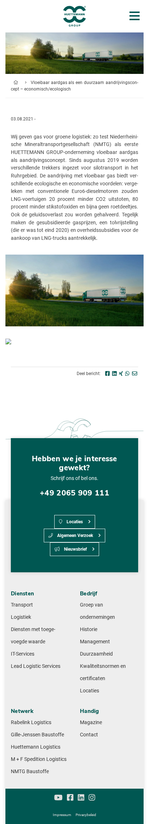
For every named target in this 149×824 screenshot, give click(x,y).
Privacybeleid (86, 814)
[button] (136, 811)
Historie (88, 629)
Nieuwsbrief (75, 549)
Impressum (62, 814)
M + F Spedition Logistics (39, 759)
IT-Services (22, 654)
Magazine (91, 722)
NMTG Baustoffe (30, 771)
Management (95, 642)
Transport (22, 605)
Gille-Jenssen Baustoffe (37, 735)
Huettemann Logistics (35, 747)
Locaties (74, 521)
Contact (89, 735)
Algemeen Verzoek (74, 535)
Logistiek (21, 617)
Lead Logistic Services (35, 666)
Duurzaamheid (96, 654)
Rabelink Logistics (31, 722)
